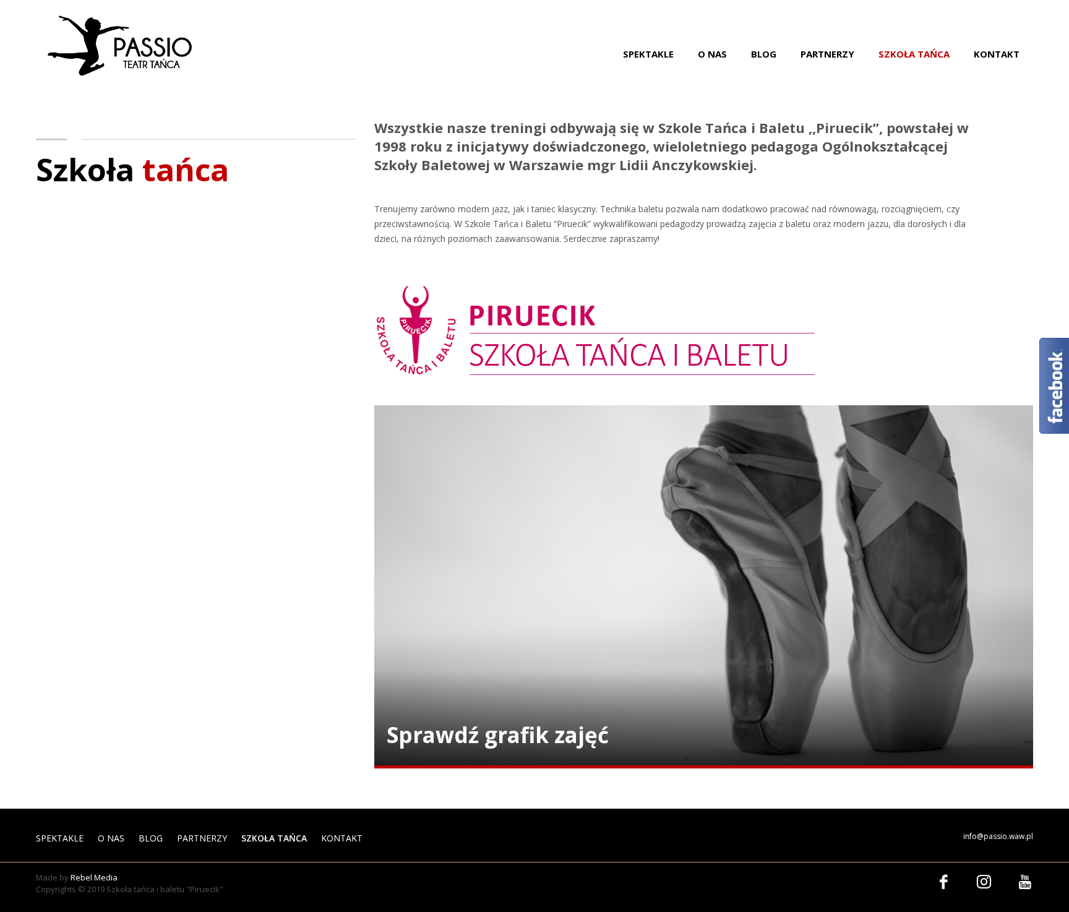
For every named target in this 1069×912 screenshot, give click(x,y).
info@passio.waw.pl (998, 836)
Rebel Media (94, 877)
